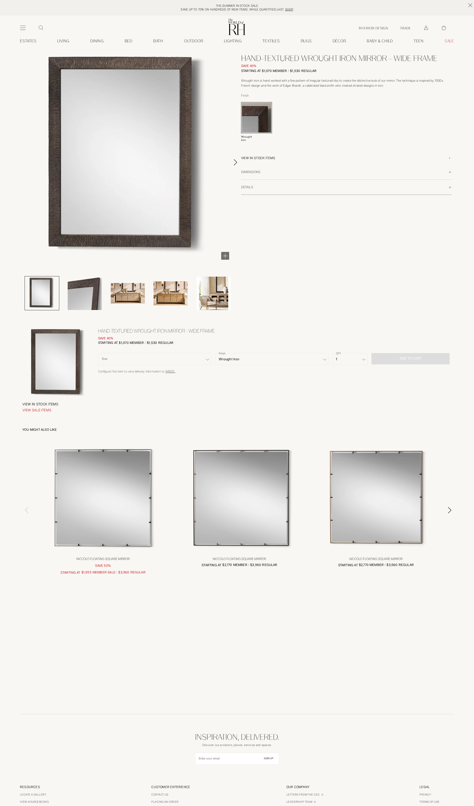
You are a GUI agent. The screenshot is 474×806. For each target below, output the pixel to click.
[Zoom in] (225, 256)
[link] (380, 41)
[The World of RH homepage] (237, 26)
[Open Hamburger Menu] (23, 28)
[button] (346, 158)
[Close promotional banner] (470, 5)
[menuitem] (28, 41)
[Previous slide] (24, 510)
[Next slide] (241, 162)
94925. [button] (170, 371)
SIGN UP (268, 758)
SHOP (289, 9)
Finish (222, 353)
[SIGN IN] (426, 28)
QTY (338, 353)
